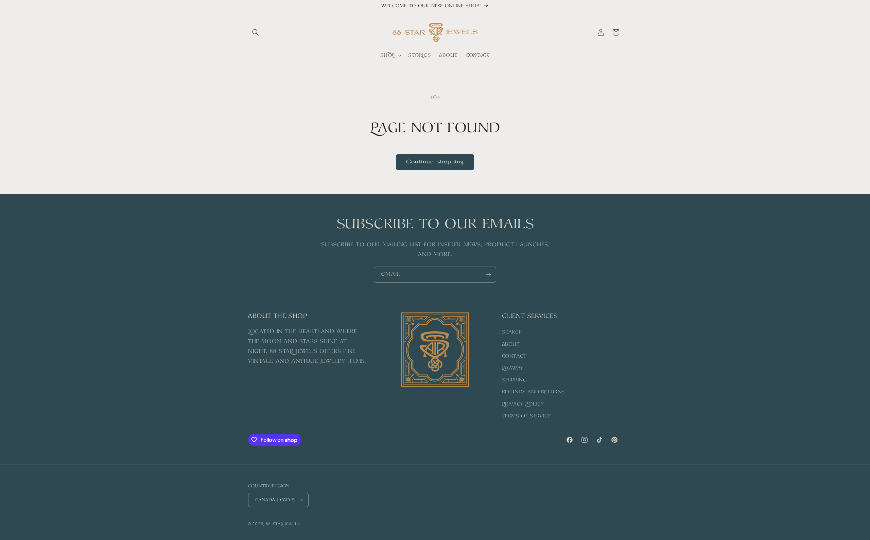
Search (512, 332)
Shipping (514, 380)
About (511, 344)
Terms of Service (526, 416)
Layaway (512, 368)
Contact (514, 356)
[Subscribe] (488, 275)
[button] (255, 32)
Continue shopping (435, 162)
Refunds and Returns (533, 392)
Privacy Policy (523, 404)
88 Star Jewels (283, 524)
